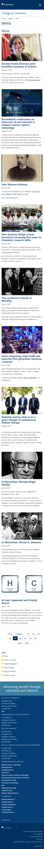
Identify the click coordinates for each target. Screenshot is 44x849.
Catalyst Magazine (10, 664)
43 (26, 638)
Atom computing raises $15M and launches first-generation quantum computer (22, 358)
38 (34, 634)
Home (4, 18)
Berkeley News (7, 802)
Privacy (39, 839)
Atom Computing (30, 378)
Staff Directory (7, 790)
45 (36, 638)
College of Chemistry (14, 13)
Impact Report (9, 667)
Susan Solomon (35, 80)
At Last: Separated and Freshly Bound (19, 601)
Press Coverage (10, 660)
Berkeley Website (8, 799)
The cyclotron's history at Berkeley (17, 299)
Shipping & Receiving (9, 788)
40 (11, 638)
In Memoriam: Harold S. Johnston (21, 542)
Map (3, 711)
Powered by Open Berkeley (32, 831)
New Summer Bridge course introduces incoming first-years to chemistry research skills (21, 237)
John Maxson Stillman (14, 184)
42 (21, 638)
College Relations (8, 770)
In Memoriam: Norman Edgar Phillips (19, 483)
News (10, 18)
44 (31, 638)
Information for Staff (9, 780)
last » (28, 643)
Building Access (7, 767)
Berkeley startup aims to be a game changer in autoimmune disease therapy (19, 419)
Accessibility (37, 834)
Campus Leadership (9, 804)
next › (21, 643)
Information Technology (10, 783)
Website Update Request (10, 793)
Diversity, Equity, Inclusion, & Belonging (15, 775)
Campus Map (7, 810)
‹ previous (19, 634)
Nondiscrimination (35, 837)
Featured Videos (10, 671)
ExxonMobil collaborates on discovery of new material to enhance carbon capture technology (18, 123)
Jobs (3, 785)
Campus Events (7, 807)
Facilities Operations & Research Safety (15, 778)
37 (29, 634)
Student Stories (9, 675)
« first (11, 634)
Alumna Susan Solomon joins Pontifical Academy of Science (19, 65)
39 (39, 634)
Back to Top (38, 846)
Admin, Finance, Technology (11, 765)
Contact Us (5, 772)
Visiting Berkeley (8, 812)
